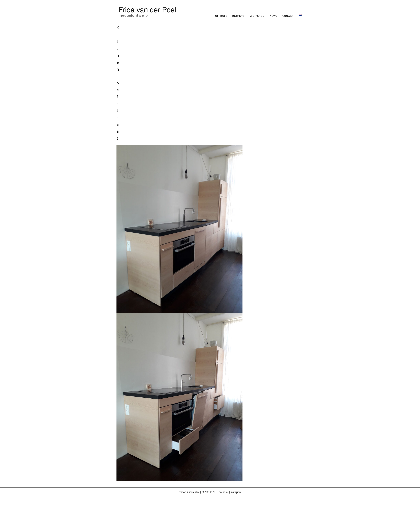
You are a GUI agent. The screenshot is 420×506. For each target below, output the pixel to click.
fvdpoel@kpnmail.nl (189, 492)
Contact (288, 16)
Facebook (223, 492)
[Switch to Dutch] (300, 15)
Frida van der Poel (147, 9)
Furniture (220, 16)
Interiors (238, 16)
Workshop (257, 16)
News (273, 16)
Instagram (236, 492)
